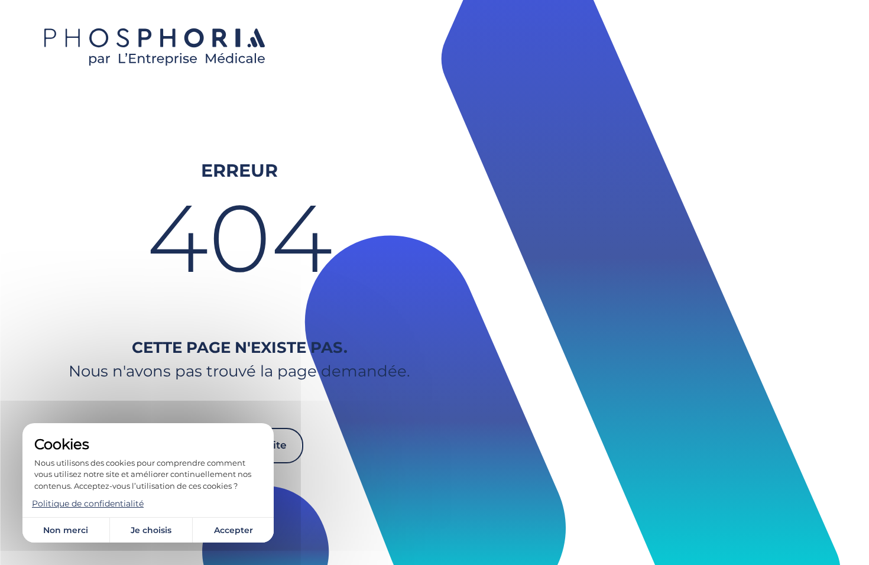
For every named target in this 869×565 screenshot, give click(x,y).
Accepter (233, 530)
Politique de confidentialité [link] (88, 503)
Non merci (65, 530)
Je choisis (151, 530)
